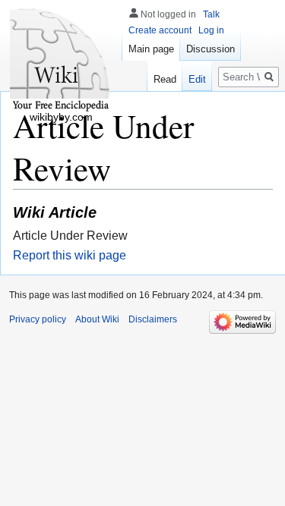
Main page (151, 49)
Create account (160, 30)
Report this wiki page (69, 255)
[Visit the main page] (61, 60)
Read (165, 79)
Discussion (210, 49)
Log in (211, 30)
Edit (197, 79)
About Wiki (97, 319)
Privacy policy (37, 319)
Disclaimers (152, 319)
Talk (211, 14)
